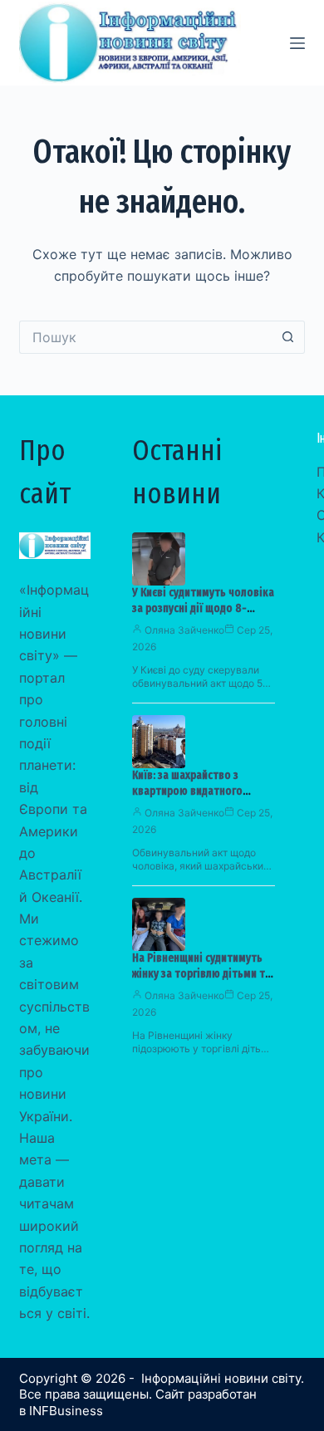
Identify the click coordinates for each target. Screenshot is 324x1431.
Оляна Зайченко (184, 630)
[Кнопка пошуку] (288, 337)
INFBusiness (66, 1411)
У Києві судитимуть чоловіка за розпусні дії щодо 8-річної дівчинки (203, 608)
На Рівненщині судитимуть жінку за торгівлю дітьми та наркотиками (201, 974)
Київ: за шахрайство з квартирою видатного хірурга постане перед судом (203, 791)
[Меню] (297, 43)
